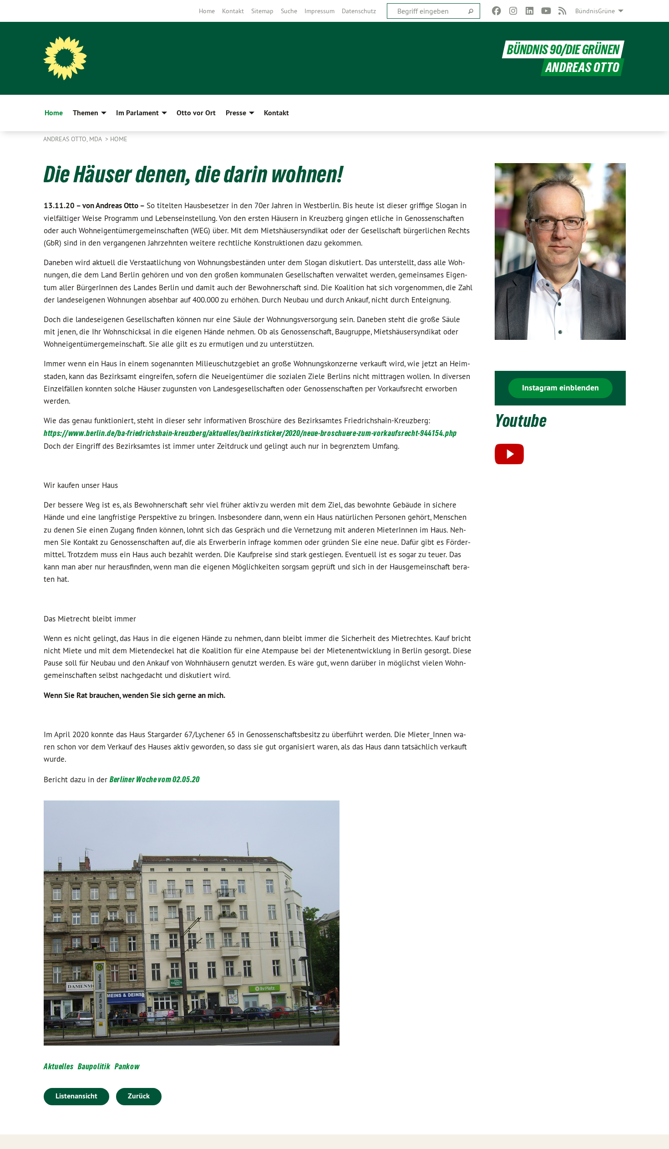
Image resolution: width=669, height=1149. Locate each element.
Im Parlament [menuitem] (137, 113)
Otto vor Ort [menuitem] (196, 113)
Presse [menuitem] (236, 113)
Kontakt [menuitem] (276, 113)
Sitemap (262, 11)
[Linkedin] (529, 11)
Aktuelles (58, 1066)
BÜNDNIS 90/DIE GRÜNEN (563, 49)
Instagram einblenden (560, 387)
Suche (289, 11)
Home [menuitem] (54, 113)
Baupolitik (94, 1066)
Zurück (139, 1096)
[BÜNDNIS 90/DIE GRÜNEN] (65, 58)
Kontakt (233, 11)
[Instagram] (513, 11)
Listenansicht (76, 1096)
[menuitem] (207, 11)
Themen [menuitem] (85, 113)
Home (207, 11)
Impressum (319, 11)
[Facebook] (496, 11)
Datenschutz (359, 11)
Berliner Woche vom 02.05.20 (155, 779)
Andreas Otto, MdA (73, 139)
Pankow (127, 1066)
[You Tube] (546, 11)
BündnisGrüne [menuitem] (595, 11)
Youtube (521, 421)
